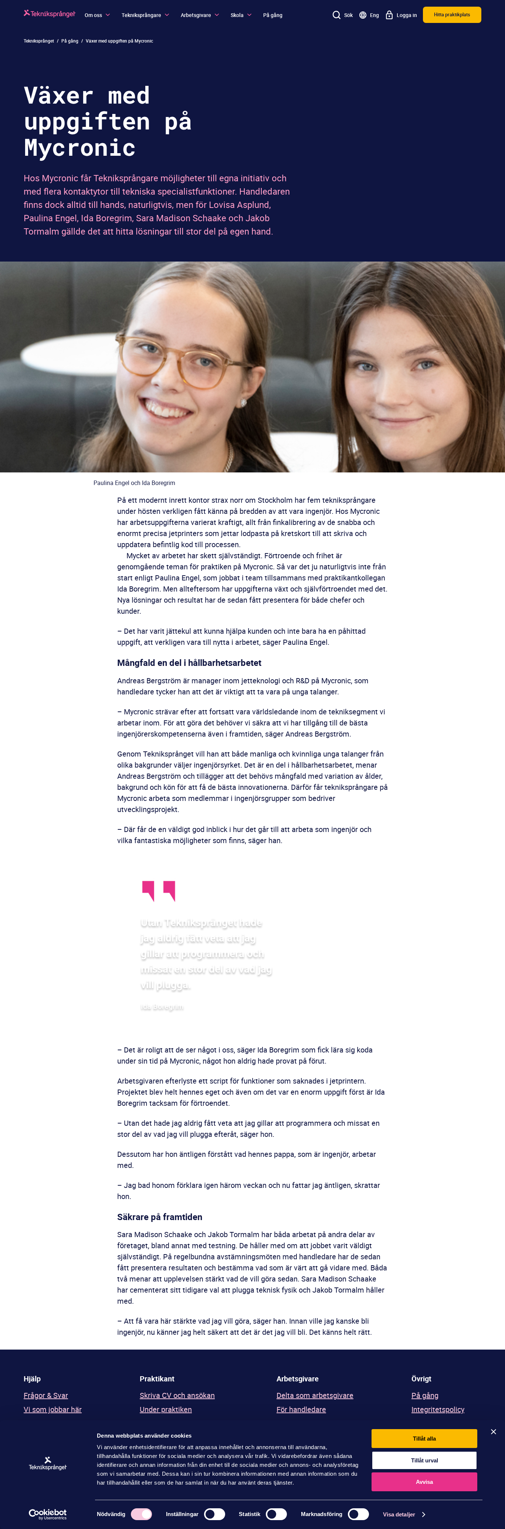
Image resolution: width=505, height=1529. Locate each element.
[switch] (214, 1514)
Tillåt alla (424, 1438)
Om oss (93, 14)
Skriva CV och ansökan (177, 1395)
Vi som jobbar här (53, 1409)
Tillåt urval (424, 1460)
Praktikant (157, 1379)
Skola (237, 14)
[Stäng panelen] (493, 1431)
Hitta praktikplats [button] (452, 14)
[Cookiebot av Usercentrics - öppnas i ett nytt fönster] (48, 1514)
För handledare (301, 1409)
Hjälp (32, 1379)
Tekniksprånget (39, 41)
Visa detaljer (399, 1514)
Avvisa (424, 1482)
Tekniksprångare (141, 14)
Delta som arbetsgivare (315, 1395)
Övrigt (421, 1379)
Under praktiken (166, 1409)
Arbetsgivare (196, 14)
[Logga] (50, 15)
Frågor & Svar (46, 1395)
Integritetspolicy (437, 1409)
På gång (272, 14)
